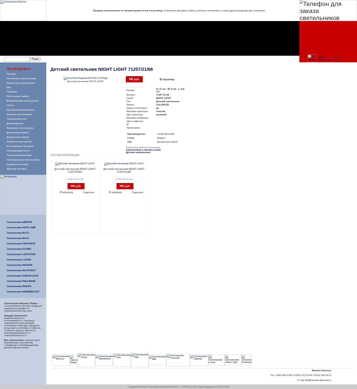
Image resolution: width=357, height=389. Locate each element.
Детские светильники (138, 152)
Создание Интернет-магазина (143, 386)
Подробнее (88, 192)
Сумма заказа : (325, 59)
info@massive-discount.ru (318, 380)
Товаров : (322, 57)
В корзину (167, 79)
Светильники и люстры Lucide (143, 150)
